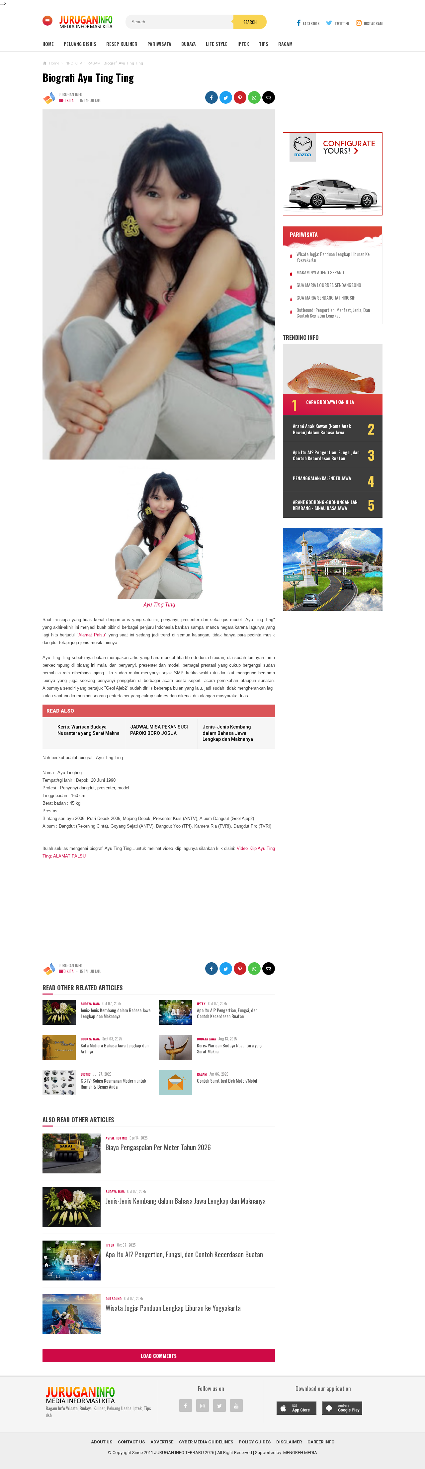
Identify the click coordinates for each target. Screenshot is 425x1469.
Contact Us (131, 1441)
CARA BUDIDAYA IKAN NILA (330, 401)
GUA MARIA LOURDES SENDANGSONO (329, 285)
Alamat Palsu (91, 634)
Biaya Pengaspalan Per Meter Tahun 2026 (158, 1147)
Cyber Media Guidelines (206, 1441)
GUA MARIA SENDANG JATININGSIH (326, 298)
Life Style (216, 43)
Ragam (285, 43)
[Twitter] (219, 1405)
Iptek (243, 43)
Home (48, 43)
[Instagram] (202, 1405)
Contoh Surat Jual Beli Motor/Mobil (227, 1081)
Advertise (161, 1441)
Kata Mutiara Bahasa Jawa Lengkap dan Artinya (114, 1048)
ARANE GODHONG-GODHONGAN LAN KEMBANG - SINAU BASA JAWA (325, 505)
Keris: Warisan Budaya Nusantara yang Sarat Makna (230, 1048)
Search (250, 22)
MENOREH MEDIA (300, 1452)
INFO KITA (66, 100)
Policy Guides (255, 1441)
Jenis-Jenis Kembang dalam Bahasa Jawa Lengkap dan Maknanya (228, 733)
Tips (263, 43)
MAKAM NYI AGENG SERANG (320, 272)
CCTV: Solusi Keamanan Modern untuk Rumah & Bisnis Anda (113, 1084)
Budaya (188, 43)
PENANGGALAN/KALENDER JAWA (322, 478)
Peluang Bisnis (80, 43)
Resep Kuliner (121, 43)
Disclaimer (289, 1441)
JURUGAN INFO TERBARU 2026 (184, 1452)
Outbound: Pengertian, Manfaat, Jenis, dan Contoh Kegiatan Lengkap (333, 313)
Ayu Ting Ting (159, 604)
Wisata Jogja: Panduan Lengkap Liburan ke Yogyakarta (173, 1308)
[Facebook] (185, 1405)
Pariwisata (159, 43)
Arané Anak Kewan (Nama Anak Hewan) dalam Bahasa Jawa (322, 429)
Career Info (320, 1441)
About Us (101, 1441)
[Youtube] (236, 1405)
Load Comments (159, 1355)
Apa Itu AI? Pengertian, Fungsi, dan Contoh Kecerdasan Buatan (227, 1013)
